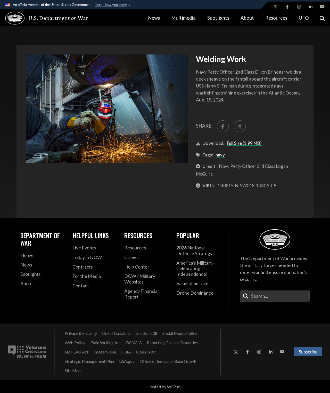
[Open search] (322, 18)
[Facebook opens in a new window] (287, 7)
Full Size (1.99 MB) (244, 143)
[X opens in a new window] (276, 7)
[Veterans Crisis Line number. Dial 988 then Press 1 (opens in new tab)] (27, 351)
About (247, 18)
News (154, 18)
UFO (304, 18)
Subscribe (308, 352)
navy (220, 155)
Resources (276, 18)
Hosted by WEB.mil (165, 386)
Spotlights (218, 18)
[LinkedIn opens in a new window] (311, 7)
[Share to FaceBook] (223, 126)
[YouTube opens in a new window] (322, 7)
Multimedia (183, 18)
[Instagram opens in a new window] (299, 7)
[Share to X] (240, 126)
